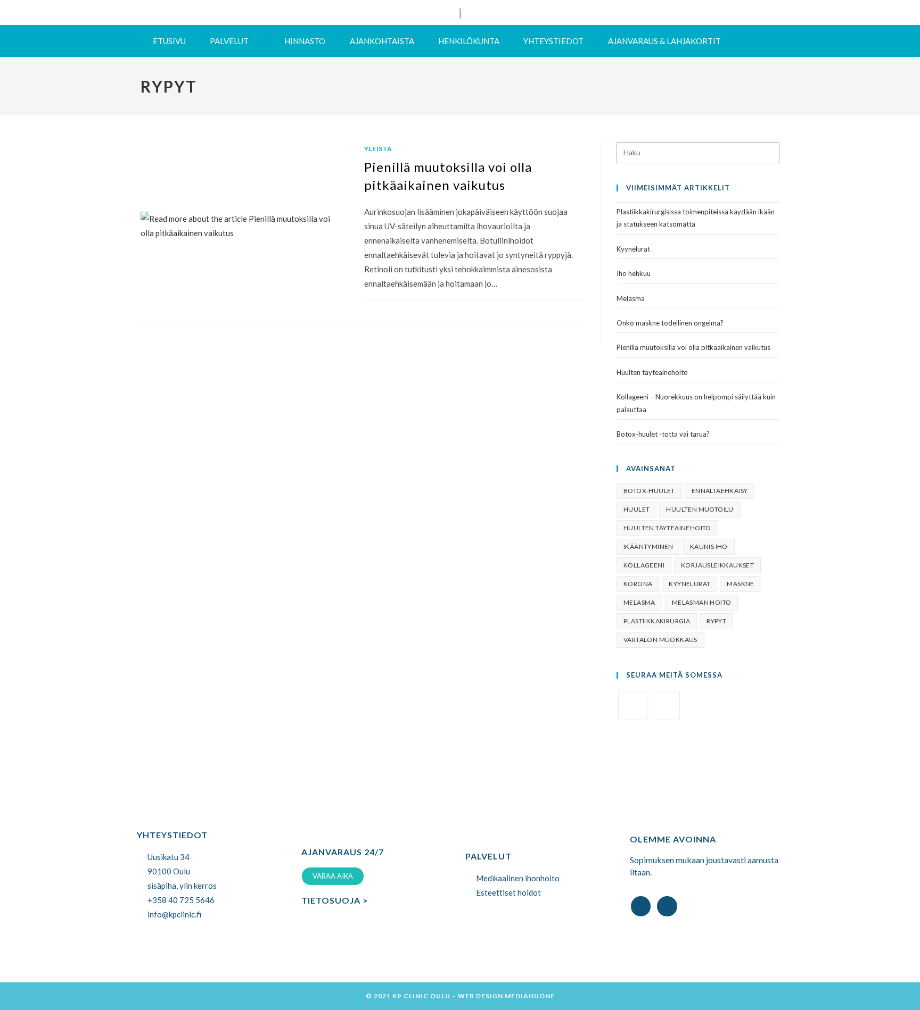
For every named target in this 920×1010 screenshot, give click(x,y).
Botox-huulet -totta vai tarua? (663, 434)
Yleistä (378, 149)
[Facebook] (632, 705)
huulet (636, 509)
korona (637, 584)
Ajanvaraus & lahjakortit (664, 41)
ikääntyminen (648, 546)
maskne (740, 584)
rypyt (716, 621)
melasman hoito (702, 602)
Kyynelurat (633, 249)
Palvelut (229, 41)
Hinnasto (304, 41)
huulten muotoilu (699, 509)
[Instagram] (665, 705)
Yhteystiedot (553, 41)
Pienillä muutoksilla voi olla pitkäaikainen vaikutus (693, 347)
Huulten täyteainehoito (652, 372)
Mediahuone (530, 996)
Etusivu (169, 41)
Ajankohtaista (382, 41)
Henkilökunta (468, 41)
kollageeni (643, 565)
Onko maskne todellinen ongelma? (670, 323)
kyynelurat (689, 584)
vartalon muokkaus (660, 640)
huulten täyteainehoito (667, 528)
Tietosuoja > (334, 900)
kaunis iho (709, 546)
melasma (639, 602)
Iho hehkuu (634, 273)
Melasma (631, 298)
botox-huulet (649, 491)
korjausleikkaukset (717, 565)
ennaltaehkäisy (720, 491)
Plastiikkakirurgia (656, 621)
